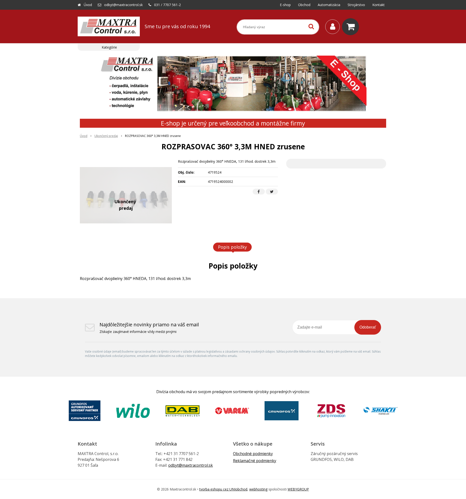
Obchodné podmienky (253, 453)
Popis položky (232, 247)
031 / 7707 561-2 (167, 4)
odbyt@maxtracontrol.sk (123, 4)
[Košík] (351, 26)
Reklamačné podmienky (254, 460)
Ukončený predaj (106, 136)
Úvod (88, 4)
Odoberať (367, 327)
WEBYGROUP (298, 489)
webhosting (258, 489)
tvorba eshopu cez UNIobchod (223, 489)
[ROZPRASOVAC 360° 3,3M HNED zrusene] (126, 195)
